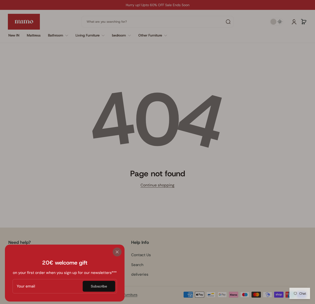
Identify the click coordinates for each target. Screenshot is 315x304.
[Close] (117, 252)
